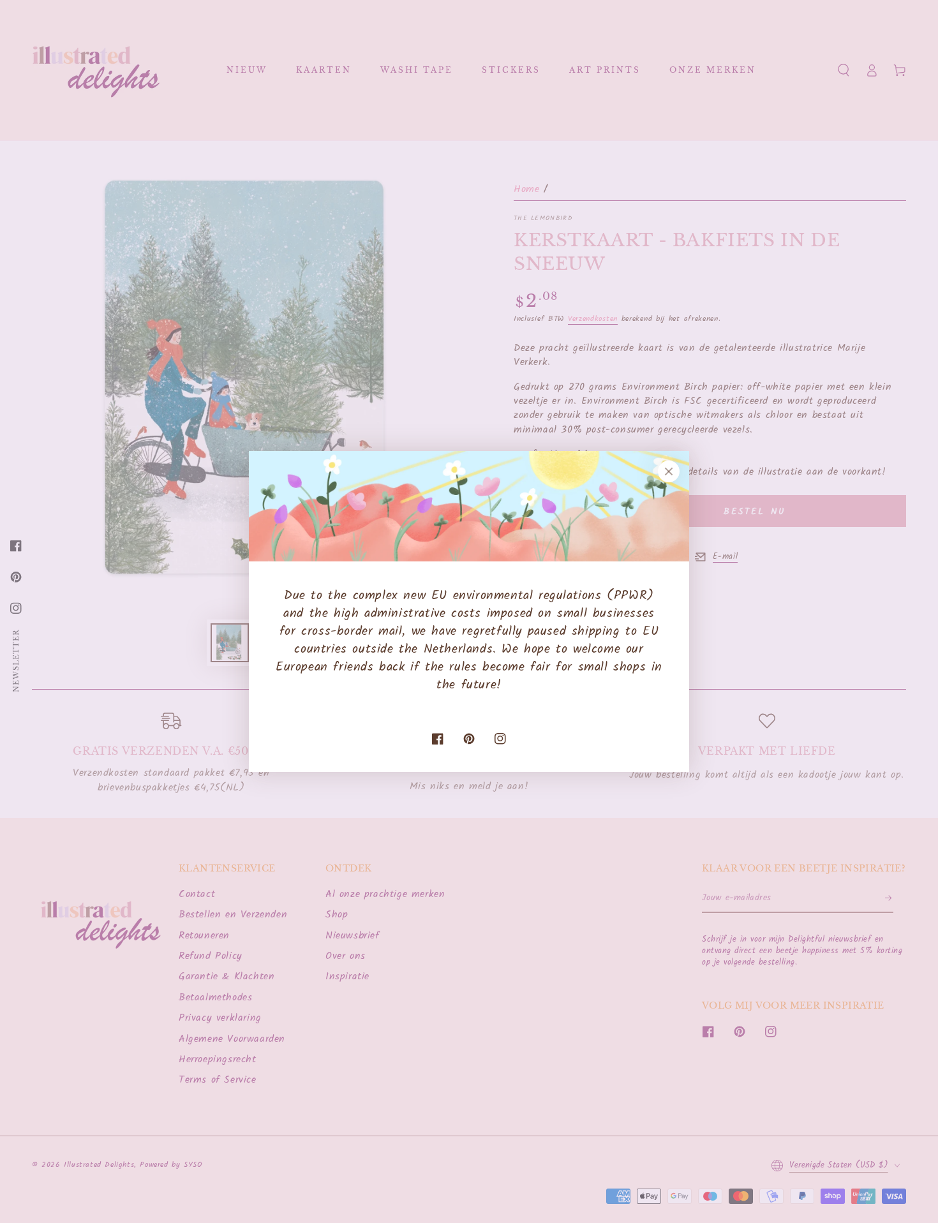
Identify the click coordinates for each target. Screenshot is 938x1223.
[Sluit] (669, 471)
